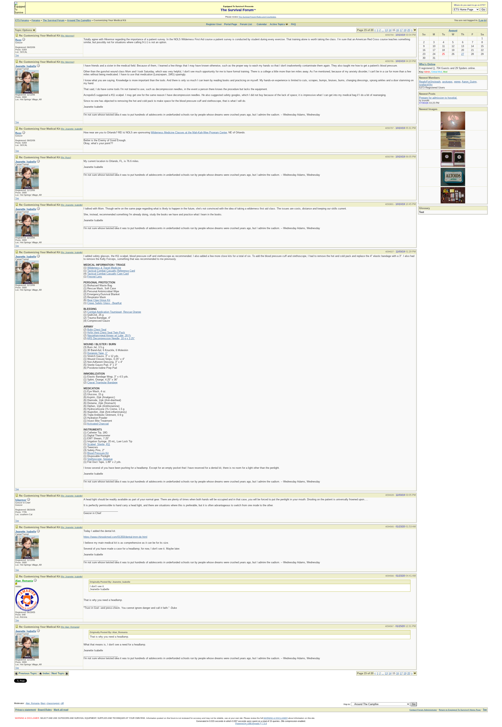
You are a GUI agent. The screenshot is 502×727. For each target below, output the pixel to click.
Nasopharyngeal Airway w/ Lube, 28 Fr (109, 335)
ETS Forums (22, 20)
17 (401, 30)
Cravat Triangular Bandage (102, 382)
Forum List (246, 24)
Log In (482, 20)
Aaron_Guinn (469, 81)
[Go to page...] (415, 30)
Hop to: (347, 704)
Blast (43, 703)
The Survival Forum (54, 20)
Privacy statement (25, 709)
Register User (214, 24)
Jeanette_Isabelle (25, 66)
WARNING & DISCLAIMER (276, 718)
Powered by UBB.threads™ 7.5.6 (251, 723)
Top (17, 55)
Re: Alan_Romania (70, 627)
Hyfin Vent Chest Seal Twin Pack (106, 332)
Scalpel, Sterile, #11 (98, 444)
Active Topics (277, 24)
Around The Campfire (79, 20)
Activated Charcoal (98, 423)
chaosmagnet (52, 703)
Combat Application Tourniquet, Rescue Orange (114, 311)
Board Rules (45, 709)
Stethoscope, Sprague (100, 459)
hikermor (20, 500)
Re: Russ (65, 157)
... (383, 30)
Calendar (262, 24)
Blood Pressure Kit (98, 453)
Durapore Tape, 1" (97, 353)
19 (405, 30)
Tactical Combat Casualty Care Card (108, 273)
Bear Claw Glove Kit (98, 300)
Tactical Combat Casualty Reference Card (111, 270)
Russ (18, 39)
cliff (62, 703)
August (453, 30)
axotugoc (447, 81)
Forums (36, 20)
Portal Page (230, 24)
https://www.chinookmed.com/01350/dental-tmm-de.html (115, 536)
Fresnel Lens (94, 276)
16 (397, 30)
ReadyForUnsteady (430, 81)
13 (386, 30)
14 (390, 30)
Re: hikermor (67, 36)
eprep (457, 81)
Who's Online (427, 64)
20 (408, 30)
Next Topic (58, 673)
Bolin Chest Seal (96, 329)
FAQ (293, 24)
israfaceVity (426, 84)
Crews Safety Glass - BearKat (104, 303)
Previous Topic (27, 673)
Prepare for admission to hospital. (438, 97)
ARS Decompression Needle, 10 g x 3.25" (111, 338)
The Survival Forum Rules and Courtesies (257, 17)
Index (45, 673)
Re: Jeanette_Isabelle (71, 129)
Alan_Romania (32, 703)
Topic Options (24, 30)
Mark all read (61, 709)
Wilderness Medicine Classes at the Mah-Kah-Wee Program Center (189, 132)
